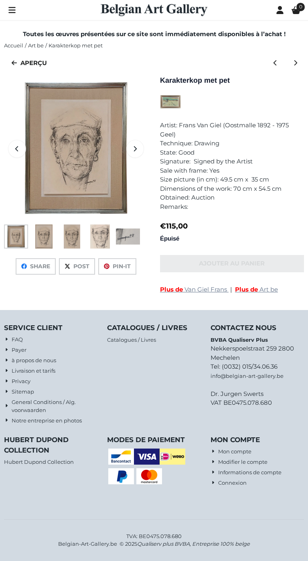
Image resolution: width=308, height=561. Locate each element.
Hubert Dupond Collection (39, 462)
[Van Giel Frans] (170, 106)
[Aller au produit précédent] (275, 63)
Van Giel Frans (194, 289)
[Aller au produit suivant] (295, 63)
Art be (256, 289)
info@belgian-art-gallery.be (247, 376)
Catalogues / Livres (131, 340)
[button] (12, 10)
